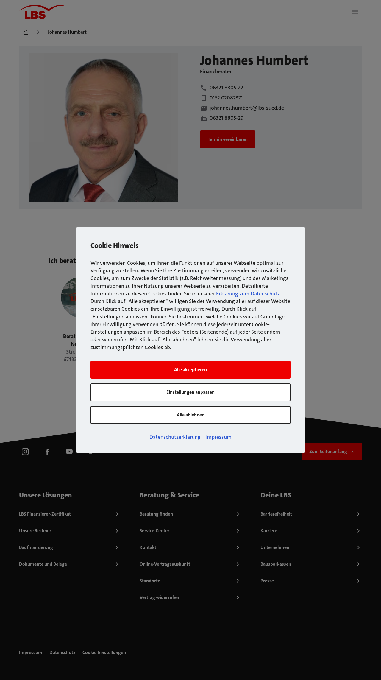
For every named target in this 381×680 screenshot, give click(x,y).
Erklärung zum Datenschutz (248, 293)
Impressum (218, 437)
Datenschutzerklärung (175, 437)
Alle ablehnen (190, 415)
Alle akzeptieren (190, 369)
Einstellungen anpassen (190, 392)
